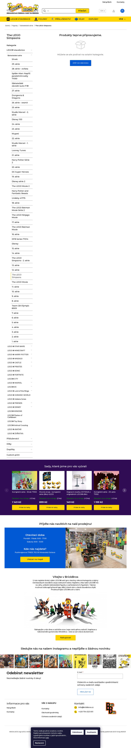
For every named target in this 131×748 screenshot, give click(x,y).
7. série (15, 313)
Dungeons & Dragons (18, 96)
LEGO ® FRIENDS (14, 403)
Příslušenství (13, 438)
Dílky (9, 444)
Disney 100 (17, 119)
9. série (15, 296)
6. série (15, 318)
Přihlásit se (85, 692)
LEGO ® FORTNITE (15, 375)
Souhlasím (91, 732)
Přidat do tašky (24, 507)
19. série (15, 177)
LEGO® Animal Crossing (17, 425)
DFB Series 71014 (20, 239)
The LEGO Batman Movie (21, 228)
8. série (15, 301)
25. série (16, 107)
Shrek (15, 59)
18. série (15, 203)
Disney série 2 (18, 181)
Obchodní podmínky (50, 713)
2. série (15, 337)
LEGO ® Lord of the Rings (18, 391)
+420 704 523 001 (85, 712)
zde (47, 738)
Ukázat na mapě (35, 559)
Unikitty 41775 (18, 198)
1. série (15, 341)
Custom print (13, 455)
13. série (15, 265)
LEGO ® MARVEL (14, 383)
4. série (15, 327)
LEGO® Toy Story (14, 421)
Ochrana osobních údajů (52, 717)
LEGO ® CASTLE (14, 363)
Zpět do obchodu (80, 63)
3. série (15, 332)
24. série (16, 124)
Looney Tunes (19, 150)
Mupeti (15, 134)
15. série (15, 248)
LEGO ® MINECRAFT (16, 351)
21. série (15, 155)
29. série (16, 64)
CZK (102, 11)
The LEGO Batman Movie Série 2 (21, 209)
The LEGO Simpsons (16, 276)
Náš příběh (107, 2)
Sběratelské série (14, 56)
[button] (124, 490)
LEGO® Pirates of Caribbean (14, 416)
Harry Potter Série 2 (20, 161)
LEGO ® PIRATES (14, 367)
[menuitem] (18, 19)
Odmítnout (77, 732)
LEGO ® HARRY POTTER (17, 355)
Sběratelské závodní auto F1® (20, 84)
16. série (15, 234)
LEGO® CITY (12, 379)
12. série (15, 270)
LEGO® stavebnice (16, 50)
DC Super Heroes (20, 172)
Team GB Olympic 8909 (20, 307)
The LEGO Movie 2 (21, 186)
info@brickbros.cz (86, 707)
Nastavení (39, 743)
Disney (15, 244)
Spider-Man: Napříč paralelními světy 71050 (21, 76)
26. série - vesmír (20, 103)
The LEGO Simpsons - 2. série (21, 259)
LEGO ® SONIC (13, 371)
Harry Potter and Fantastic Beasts (20, 192)
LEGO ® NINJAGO (14, 359)
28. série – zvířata (20, 69)
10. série (15, 291)
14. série (16, 253)
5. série (15, 322)
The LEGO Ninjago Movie (21, 216)
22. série (16, 138)
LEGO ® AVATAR (14, 429)
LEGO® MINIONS (14, 411)
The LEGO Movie (20, 282)
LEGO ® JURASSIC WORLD (18, 395)
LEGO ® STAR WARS (16, 346)
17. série (15, 222)
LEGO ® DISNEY (14, 407)
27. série (16, 91)
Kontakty (120, 2)
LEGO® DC (12, 387)
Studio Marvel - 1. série (20, 144)
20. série (16, 167)
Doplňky (11, 449)
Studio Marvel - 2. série (20, 113)
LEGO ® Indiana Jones (16, 399)
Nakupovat (65, 638)
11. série (15, 287)
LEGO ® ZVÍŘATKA (15, 433)
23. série (16, 129)
